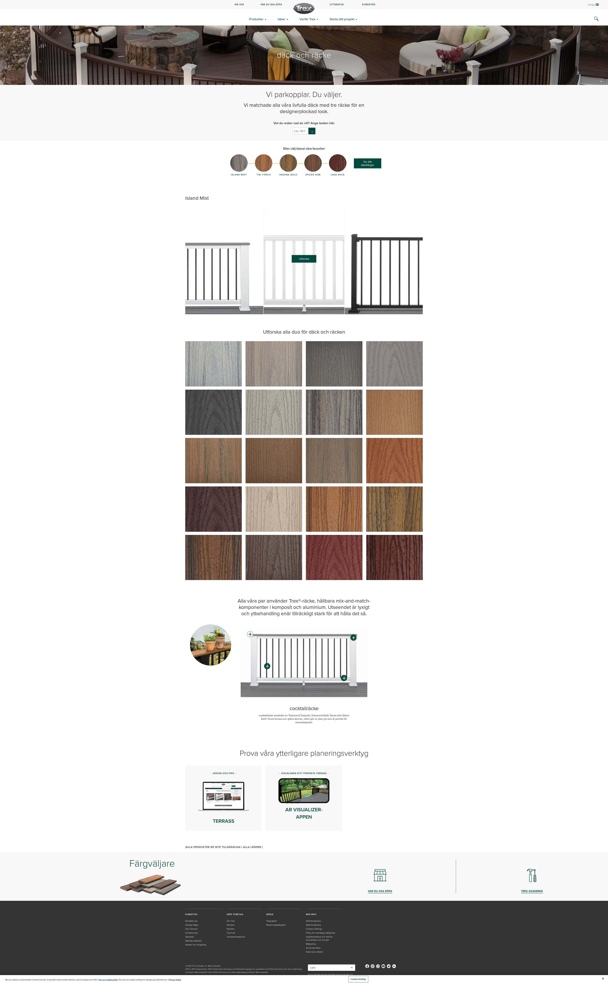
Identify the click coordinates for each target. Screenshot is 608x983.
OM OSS (239, 4)
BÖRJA (269, 914)
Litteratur (337, 4)
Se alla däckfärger (367, 163)
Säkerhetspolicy (313, 924)
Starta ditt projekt (341, 19)
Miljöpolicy (311, 943)
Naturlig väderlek (193, 940)
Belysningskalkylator (276, 924)
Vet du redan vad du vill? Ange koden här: (304, 123)
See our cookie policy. (108, 979)
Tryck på (231, 932)
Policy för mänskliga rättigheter (320, 932)
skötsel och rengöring (195, 944)
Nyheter (230, 928)
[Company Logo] (304, 8)
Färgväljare (271, 920)
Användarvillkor (313, 947)
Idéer (281, 19)
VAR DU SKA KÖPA (271, 4)
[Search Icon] (596, 18)
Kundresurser (191, 932)
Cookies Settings (358, 979)
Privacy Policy (174, 979)
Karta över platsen (314, 951)
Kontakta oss (191, 920)
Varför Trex (307, 19)
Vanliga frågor (191, 924)
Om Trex (231, 920)
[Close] (602, 978)
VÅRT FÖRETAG (235, 914)
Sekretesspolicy (313, 920)
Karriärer (230, 924)
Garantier (189, 936)
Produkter (256, 19)
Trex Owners (191, 928)
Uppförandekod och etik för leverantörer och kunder (319, 938)
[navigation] (304, 4)
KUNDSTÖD (368, 4)
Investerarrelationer (236, 936)
